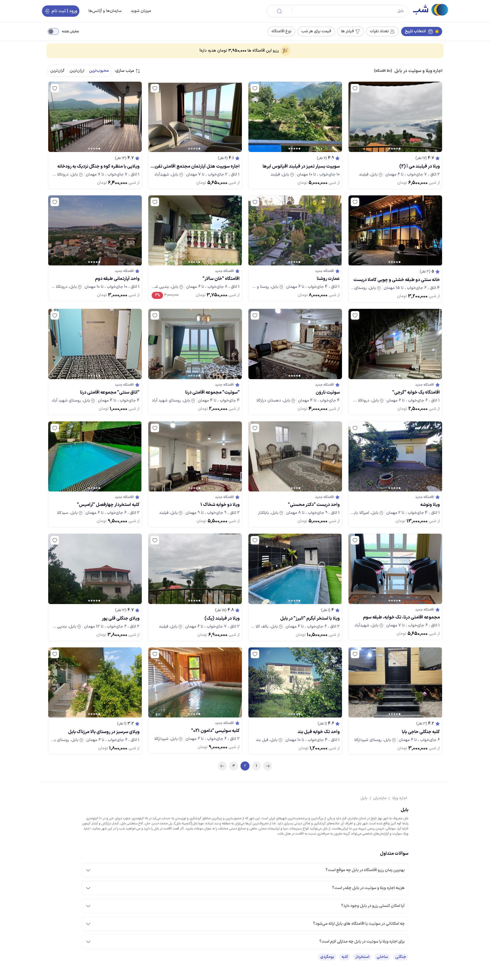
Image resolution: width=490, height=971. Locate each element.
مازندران (379, 798)
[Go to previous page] (267, 766)
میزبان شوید (141, 11)
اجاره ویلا (399, 798)
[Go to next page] (222, 766)
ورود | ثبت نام (64, 11)
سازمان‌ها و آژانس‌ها (105, 11)
